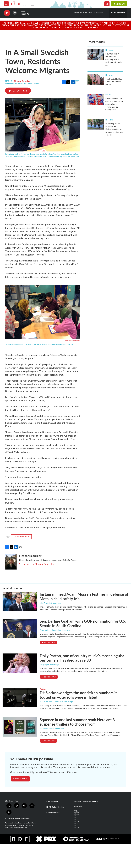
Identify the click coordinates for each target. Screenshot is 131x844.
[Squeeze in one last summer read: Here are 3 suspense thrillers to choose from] (20, 727)
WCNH (76, 811)
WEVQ (76, 825)
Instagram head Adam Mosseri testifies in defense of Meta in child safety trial (84, 596)
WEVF (76, 815)
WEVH (76, 817)
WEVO (76, 823)
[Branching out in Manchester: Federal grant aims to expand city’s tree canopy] (96, 124)
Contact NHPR (52, 801)
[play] (7, 12)
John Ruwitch (45, 603)
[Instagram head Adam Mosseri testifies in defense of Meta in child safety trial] (20, 601)
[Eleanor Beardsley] (11, 562)
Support (120, 4)
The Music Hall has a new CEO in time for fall (113, 82)
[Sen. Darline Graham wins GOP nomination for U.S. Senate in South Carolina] (20, 628)
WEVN (76, 821)
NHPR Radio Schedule (55, 807)
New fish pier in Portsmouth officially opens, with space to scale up (113, 59)
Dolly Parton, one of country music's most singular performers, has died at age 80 (82, 658)
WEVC (76, 813)
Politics (108, 94)
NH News (109, 50)
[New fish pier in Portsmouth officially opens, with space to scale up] (96, 54)
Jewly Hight (44, 664)
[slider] (18, 12)
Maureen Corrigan (47, 728)
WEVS (76, 827)
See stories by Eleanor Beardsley (36, 564)
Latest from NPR (21, 536)
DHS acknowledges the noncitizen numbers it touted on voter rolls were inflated (78, 695)
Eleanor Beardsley (22, 81)
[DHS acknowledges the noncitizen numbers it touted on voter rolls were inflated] (20, 697)
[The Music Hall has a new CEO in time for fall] (96, 79)
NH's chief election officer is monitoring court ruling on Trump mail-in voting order (114, 104)
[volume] (15, 13)
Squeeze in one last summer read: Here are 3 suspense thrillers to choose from (77, 722)
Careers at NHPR (53, 813)
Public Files (78, 806)
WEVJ (76, 819)
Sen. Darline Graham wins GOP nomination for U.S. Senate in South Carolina (83, 623)
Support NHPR (20, 778)
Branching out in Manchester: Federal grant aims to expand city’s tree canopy (114, 129)
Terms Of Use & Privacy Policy (86, 801)
